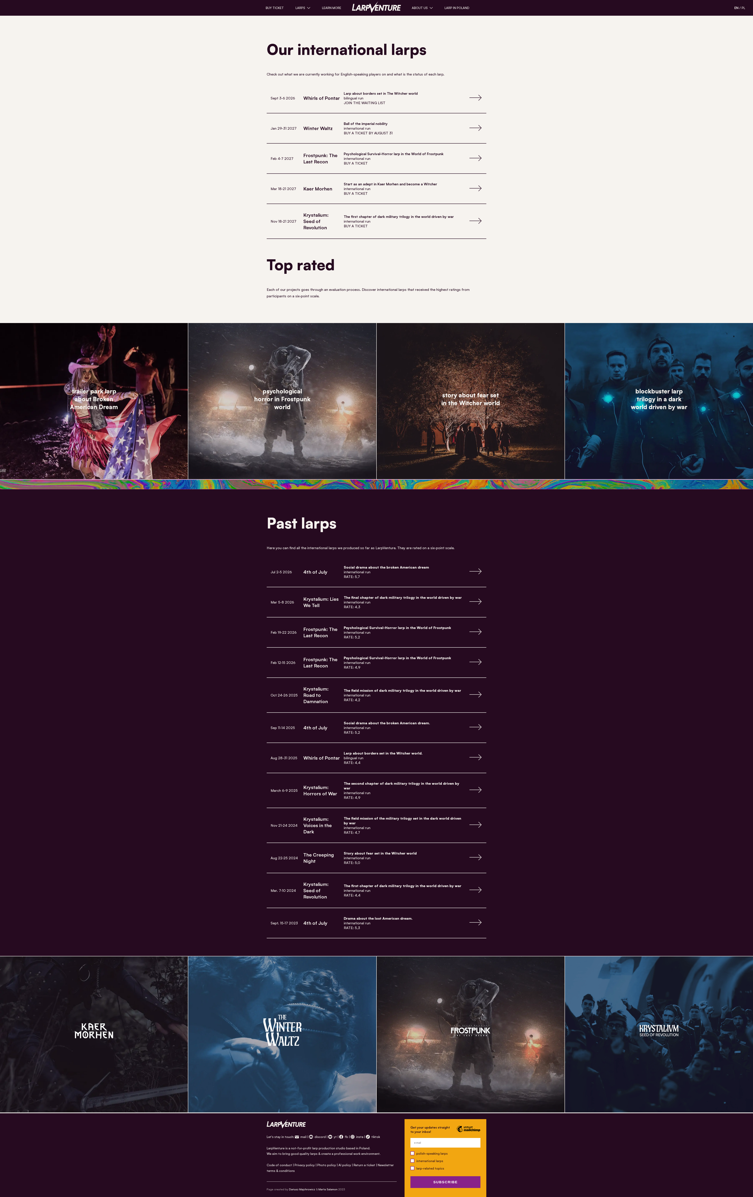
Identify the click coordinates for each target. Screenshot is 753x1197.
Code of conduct (279, 1165)
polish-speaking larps (432, 1153)
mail (303, 1137)
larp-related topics (430, 1168)
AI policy (344, 1165)
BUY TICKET (275, 8)
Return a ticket (364, 1165)
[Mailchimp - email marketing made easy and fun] (468, 1132)
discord (320, 1137)
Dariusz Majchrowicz (302, 1189)
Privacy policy (305, 1165)
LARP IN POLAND (457, 8)
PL (743, 8)
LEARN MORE (331, 8)
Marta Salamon (327, 1189)
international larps (429, 1161)
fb (346, 1137)
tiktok (375, 1137)
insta (359, 1137)
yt (335, 1137)
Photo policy (326, 1165)
